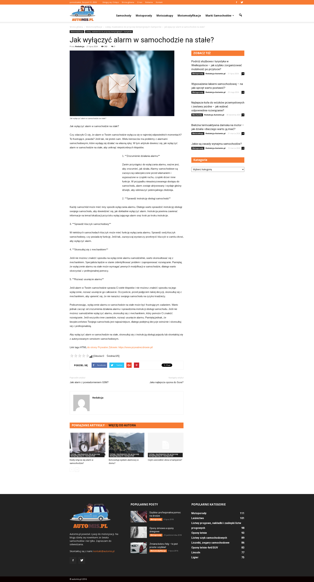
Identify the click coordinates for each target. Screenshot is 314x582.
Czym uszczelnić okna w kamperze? (165, 460)
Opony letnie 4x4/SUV (204, 547)
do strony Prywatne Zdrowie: (102, 347)
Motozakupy (165, 15)
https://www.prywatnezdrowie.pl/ (135, 347)
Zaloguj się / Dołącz (110, 2)
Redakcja (79, 46)
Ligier (195, 557)
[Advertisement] (94, 175)
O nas (139, 2)
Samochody (123, 15)
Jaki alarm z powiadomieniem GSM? (89, 382)
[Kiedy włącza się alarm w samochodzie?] (87, 445)
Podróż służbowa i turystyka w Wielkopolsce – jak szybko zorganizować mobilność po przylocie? (216, 65)
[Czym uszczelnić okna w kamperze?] (165, 445)
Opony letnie (199, 532)
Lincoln (195, 552)
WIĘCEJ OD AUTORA (122, 425)
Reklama (149, 2)
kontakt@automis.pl (103, 551)
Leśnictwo (197, 518)
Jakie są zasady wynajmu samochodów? (216, 143)
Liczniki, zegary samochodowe (210, 542)
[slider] (79, 356)
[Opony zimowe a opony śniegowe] (139, 532)
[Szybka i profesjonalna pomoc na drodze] (139, 516)
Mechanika (197, 115)
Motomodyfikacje (189, 15)
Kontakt (159, 2)
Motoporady (144, 15)
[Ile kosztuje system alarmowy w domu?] (126, 445)
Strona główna (128, 2)
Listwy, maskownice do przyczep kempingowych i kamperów (109, 31)
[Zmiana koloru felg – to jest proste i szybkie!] (139, 548)
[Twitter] (241, 2)
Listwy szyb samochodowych (209, 537)
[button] (240, 15)
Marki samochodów (218, 15)
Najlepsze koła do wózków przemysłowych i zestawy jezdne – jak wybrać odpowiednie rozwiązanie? (217, 106)
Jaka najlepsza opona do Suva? (166, 382)
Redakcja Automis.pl (216, 73)
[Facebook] (236, 2)
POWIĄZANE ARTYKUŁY (88, 425)
